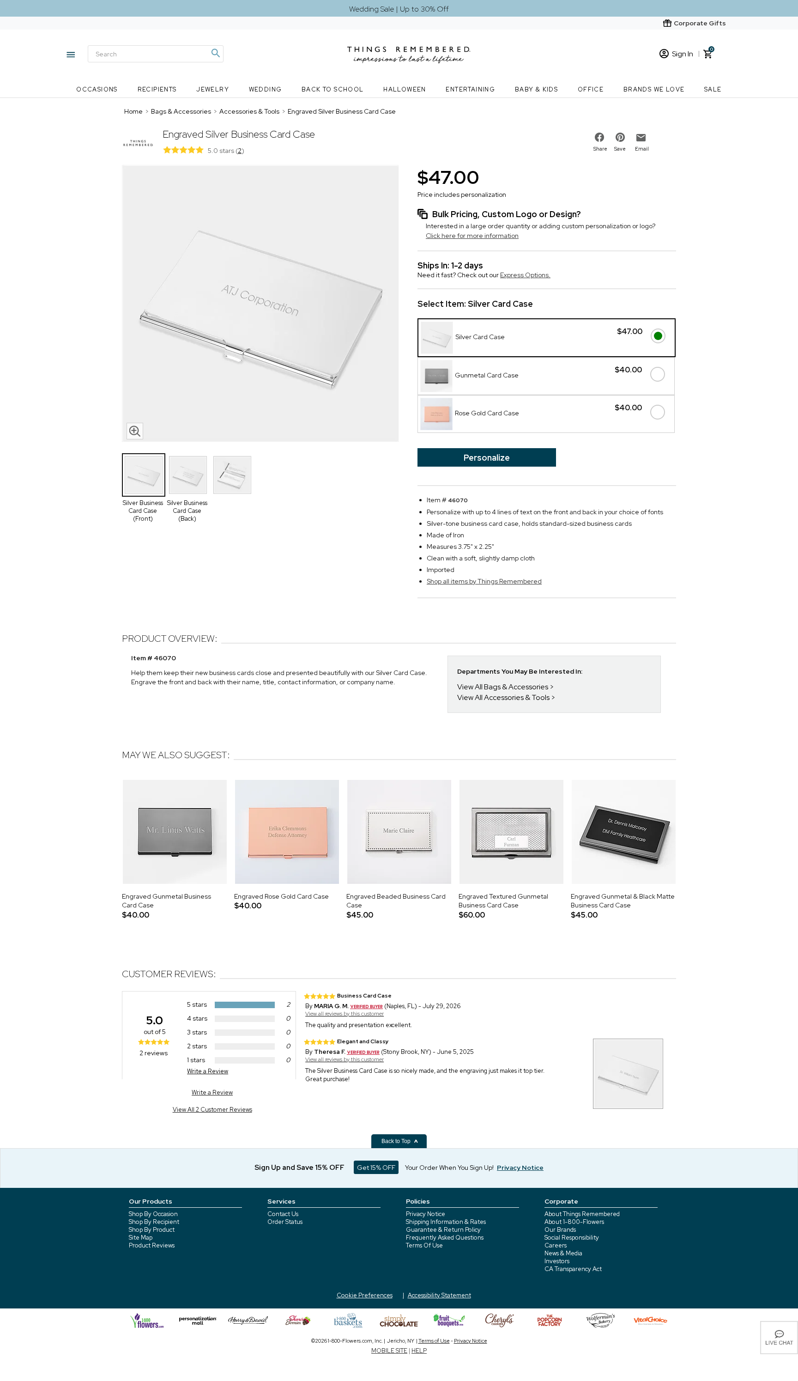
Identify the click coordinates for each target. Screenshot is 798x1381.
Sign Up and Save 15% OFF (299, 1167)
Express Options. (525, 275)
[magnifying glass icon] (135, 431)
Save (620, 149)
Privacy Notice (425, 1214)
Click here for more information (472, 235)
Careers (555, 1245)
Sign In (682, 54)
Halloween (404, 89)
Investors (556, 1261)
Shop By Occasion (153, 1214)
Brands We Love (654, 89)
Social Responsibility (571, 1237)
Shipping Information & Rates (446, 1222)
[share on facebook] (599, 137)
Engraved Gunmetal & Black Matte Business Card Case (623, 901)
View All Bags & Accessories (502, 687)
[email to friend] (641, 137)
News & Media (563, 1253)
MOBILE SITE (389, 1351)
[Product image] (260, 304)
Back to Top (396, 1141)
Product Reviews (152, 1245)
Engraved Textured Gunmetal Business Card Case (503, 901)
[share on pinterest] (620, 137)
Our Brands (560, 1230)
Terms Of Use (424, 1245)
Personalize (487, 457)
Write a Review (207, 1071)
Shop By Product (152, 1230)
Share (600, 149)
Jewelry (212, 89)
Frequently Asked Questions (445, 1237)
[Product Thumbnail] (143, 475)
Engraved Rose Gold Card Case (281, 896)
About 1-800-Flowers (574, 1222)
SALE (713, 89)
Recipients (157, 89)
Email (642, 149)
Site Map (140, 1237)
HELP (419, 1351)
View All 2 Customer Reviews (212, 1109)
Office (591, 89)
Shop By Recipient (154, 1222)
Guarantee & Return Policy (443, 1230)
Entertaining (470, 89)
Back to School (333, 89)
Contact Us (282, 1214)
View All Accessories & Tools (503, 697)
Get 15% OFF (376, 1167)
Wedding (265, 89)
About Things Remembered (582, 1214)
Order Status (284, 1222)
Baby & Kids (536, 89)
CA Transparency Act (573, 1269)
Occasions (97, 89)
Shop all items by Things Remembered (484, 581)
